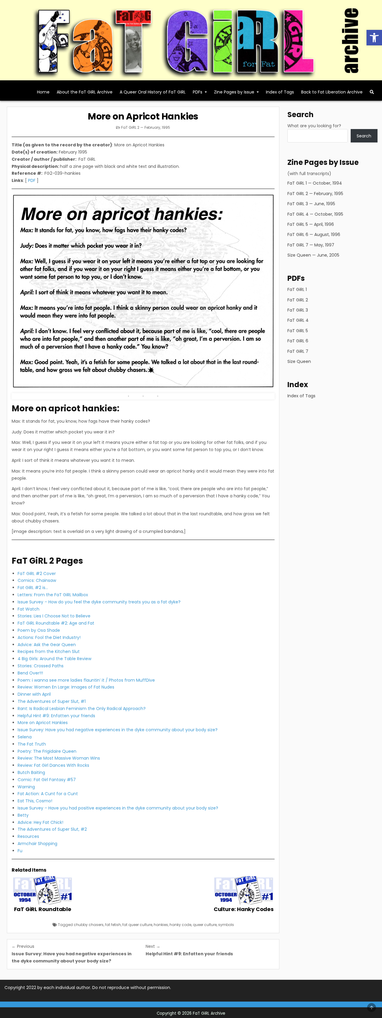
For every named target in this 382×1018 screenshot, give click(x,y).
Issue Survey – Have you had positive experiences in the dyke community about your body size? (118, 808)
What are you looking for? (314, 126)
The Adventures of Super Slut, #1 (52, 701)
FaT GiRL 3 (297, 310)
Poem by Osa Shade (39, 630)
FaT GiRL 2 (297, 300)
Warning (26, 787)
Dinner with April (34, 694)
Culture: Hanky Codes (244, 909)
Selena (25, 737)
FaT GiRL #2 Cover (37, 574)
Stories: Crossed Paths (41, 666)
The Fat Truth (32, 744)
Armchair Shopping (37, 844)
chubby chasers (89, 924)
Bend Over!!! (30, 673)
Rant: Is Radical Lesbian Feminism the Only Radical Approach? (82, 709)
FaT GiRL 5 (297, 331)
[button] (374, 37)
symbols (226, 924)
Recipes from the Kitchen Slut (49, 651)
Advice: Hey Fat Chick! (40, 822)
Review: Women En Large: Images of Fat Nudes (66, 687)
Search (364, 136)
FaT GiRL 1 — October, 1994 (314, 183)
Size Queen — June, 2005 (313, 255)
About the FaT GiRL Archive (85, 92)
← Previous (23, 946)
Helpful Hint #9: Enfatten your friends (56, 716)
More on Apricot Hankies (143, 116)
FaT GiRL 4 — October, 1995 (315, 214)
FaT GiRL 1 (297, 289)
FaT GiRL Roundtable (42, 909)
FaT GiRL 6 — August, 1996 (313, 234)
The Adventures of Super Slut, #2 (52, 829)
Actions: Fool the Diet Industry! (49, 637)
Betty (23, 815)
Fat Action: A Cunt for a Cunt (48, 794)
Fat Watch (28, 609)
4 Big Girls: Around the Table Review (54, 659)
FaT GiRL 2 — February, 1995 (145, 127)
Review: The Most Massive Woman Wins (59, 758)
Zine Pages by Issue (234, 92)
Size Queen (299, 361)
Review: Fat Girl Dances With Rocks (53, 765)
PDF (32, 180)
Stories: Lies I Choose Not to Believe (54, 616)
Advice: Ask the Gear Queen (47, 645)
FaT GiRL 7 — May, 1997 (310, 245)
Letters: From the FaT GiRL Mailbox (53, 595)
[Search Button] (372, 92)
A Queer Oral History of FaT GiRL (153, 92)
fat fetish (113, 924)
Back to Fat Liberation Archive (332, 92)
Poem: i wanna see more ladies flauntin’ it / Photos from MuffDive (86, 680)
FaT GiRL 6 (297, 341)
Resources (28, 836)
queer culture (205, 924)
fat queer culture (137, 924)
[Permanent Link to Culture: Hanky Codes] (244, 890)
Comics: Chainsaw (37, 580)
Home (43, 92)
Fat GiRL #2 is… (33, 588)
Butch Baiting (31, 772)
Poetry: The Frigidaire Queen (47, 751)
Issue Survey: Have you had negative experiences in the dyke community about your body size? (118, 730)
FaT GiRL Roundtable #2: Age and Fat (56, 623)
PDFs (197, 92)
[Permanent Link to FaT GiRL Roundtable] (42, 890)
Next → (153, 946)
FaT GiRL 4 (298, 320)
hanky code (180, 924)
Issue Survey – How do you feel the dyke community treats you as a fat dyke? (99, 602)
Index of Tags (280, 92)
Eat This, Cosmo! (35, 801)
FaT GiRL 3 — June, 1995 (311, 204)
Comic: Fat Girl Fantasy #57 (47, 780)
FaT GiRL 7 (297, 351)
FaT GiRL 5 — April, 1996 (310, 224)
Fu (20, 851)
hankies (161, 924)
